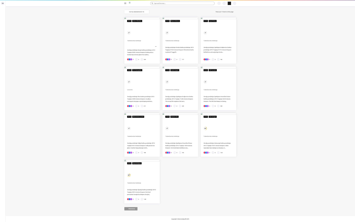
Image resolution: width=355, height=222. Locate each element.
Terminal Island (171, 139)
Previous (131, 209)
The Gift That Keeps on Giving (217, 93)
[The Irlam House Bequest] (180, 76)
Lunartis (130, 89)
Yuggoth (169, 43)
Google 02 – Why (134, 186)
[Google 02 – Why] (142, 170)
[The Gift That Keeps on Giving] (218, 76)
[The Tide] (142, 76)
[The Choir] (142, 123)
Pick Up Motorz (210, 139)
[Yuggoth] (180, 27)
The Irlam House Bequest (176, 93)
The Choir (131, 139)
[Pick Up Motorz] (218, 123)
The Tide (131, 93)
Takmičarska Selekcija (134, 40)
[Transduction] (218, 27)
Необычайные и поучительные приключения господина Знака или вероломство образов (141, 46)
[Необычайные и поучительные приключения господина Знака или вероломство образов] (142, 27)
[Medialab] (138, 3)
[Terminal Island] (180, 123)
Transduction (209, 43)
